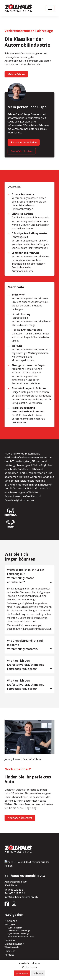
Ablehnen (38, 973)
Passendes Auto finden (24, 142)
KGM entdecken (15, 927)
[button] (29, 967)
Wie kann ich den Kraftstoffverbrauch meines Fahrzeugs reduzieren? (25, 665)
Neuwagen (11, 921)
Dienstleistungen (14, 943)
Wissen (9, 924)
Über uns (10, 951)
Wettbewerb (12, 947)
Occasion (10, 940)
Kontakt (9, 954)
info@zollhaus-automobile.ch (21, 897)
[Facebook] (8, 904)
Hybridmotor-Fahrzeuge (18, 933)
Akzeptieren (22, 973)
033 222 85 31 (17, 889)
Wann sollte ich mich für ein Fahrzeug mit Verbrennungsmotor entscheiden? (25, 576)
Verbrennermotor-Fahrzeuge (21, 936)
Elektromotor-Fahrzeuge (19, 930)
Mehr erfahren (16, 74)
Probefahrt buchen (22, 151)
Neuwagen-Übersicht (20, 818)
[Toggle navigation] (50, 8)
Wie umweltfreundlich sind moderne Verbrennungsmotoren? (25, 645)
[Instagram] (15, 904)
